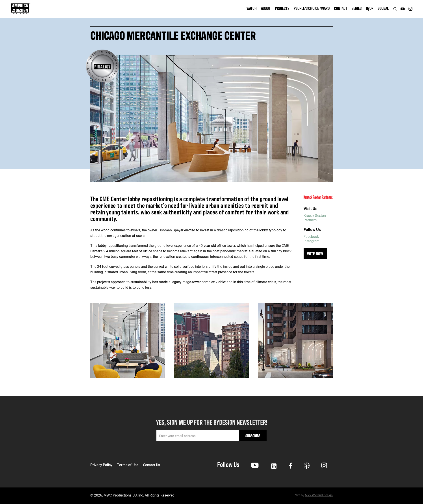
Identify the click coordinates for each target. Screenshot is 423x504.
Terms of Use (127, 465)
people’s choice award (312, 8)
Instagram (311, 240)
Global (383, 8)
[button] (266, 9)
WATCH (252, 8)
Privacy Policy (101, 465)
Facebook (311, 236)
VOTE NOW (315, 253)
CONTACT (340, 8)
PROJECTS (282, 8)
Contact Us (151, 465)
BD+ (369, 8)
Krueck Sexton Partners (315, 217)
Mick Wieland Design (319, 495)
